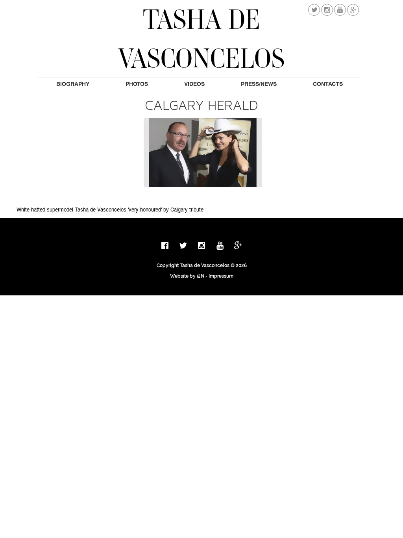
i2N (200, 276)
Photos (137, 84)
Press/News (259, 84)
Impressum (221, 276)
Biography (72, 84)
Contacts (328, 84)
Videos (194, 84)
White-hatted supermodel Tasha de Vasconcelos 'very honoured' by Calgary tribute (110, 210)
